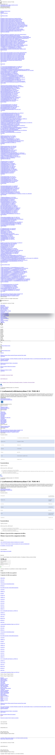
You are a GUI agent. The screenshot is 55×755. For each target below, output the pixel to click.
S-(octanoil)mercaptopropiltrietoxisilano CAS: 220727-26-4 (10, 109)
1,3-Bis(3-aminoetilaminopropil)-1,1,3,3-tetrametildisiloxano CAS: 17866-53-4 (13, 272)
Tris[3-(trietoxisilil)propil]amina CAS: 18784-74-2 (8, 126)
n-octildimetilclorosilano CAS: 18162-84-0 (7, 163)
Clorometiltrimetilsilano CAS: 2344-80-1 (7, 238)
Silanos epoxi (2, 63)
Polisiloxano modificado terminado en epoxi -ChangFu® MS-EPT (11, 44)
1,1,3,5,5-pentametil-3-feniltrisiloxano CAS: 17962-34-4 (10, 290)
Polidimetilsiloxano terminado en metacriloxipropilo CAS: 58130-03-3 (12, 277)
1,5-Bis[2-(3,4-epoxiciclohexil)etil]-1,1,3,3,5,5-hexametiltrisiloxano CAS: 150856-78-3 (15, 279)
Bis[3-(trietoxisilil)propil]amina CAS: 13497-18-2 (8, 206)
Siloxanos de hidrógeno (4, 281)
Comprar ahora (3, 397)
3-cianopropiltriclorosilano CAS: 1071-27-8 (7, 176)
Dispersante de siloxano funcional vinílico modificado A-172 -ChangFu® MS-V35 (14, 38)
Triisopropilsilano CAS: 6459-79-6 (6, 232)
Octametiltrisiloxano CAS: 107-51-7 (6, 247)
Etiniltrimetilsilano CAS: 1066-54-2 (6, 235)
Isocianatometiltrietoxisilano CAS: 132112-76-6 (8, 190)
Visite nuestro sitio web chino (5, 5)
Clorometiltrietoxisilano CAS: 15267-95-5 (7, 221)
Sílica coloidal (2, 681)
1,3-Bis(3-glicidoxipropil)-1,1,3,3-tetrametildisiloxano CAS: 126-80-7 (12, 267)
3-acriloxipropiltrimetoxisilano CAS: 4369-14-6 (8, 89)
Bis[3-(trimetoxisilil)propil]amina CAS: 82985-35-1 (9, 205)
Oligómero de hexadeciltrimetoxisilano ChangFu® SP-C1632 (10, 30)
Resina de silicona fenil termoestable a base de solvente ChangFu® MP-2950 (13, 52)
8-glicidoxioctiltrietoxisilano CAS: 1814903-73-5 (8, 72)
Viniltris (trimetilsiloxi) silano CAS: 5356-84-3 (8, 136)
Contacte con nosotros (4, 699)
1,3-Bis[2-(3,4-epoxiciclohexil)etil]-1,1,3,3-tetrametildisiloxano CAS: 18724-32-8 (14, 268)
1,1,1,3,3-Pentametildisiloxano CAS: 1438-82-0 (8, 285)
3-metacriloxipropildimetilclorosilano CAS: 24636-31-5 (9, 87)
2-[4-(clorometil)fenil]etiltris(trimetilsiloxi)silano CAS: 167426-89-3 (11, 219)
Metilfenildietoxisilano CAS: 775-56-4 (6, 149)
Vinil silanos (2, 133)
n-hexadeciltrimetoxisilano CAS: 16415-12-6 (8, 166)
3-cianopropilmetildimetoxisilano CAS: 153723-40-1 (9, 180)
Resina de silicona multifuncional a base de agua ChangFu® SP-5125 (12, 55)
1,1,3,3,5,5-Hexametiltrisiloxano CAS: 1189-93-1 (8, 286)
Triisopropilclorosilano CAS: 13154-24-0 (7, 233)
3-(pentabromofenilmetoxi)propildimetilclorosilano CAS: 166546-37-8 (12, 152)
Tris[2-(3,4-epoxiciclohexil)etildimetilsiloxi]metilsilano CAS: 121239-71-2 (13, 81)
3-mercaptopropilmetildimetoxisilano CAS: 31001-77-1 (9, 106)
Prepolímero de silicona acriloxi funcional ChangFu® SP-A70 (10, 20)
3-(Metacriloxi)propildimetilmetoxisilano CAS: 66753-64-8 (10, 97)
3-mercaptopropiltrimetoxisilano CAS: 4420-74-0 (8, 104)
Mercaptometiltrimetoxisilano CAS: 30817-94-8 (8, 107)
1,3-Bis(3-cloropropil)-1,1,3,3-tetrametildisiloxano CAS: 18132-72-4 (12, 274)
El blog (1, 698)
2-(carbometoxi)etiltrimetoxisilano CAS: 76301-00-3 (9, 253)
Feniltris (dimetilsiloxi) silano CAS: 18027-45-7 (8, 288)
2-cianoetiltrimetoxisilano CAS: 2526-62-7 (7, 182)
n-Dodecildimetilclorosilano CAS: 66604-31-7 (8, 164)
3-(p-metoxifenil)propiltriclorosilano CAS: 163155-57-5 (9, 154)
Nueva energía (2, 306)
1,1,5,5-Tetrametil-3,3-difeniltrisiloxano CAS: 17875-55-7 (10, 289)
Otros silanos (2, 240)
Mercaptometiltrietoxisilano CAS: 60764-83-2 (8, 108)
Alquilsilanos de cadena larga (5, 158)
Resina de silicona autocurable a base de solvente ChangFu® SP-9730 (12, 59)
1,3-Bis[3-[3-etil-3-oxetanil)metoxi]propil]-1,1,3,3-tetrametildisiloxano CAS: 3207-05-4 (15, 278)
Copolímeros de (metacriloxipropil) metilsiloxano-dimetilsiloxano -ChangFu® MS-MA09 (15, 37)
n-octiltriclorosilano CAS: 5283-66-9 (6, 162)
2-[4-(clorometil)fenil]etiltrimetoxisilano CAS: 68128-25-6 (10, 218)
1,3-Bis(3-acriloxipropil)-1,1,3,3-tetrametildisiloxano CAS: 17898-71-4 (12, 276)
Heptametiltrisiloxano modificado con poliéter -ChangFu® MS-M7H (12, 46)
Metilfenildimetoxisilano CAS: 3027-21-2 (7, 148)
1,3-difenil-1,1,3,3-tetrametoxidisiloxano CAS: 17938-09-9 (10, 156)
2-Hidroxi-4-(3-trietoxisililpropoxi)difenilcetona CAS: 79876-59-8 (11, 250)
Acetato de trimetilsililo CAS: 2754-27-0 (7, 245)
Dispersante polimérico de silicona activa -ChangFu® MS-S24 (11, 39)
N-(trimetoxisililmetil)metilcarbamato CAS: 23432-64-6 (9, 114)
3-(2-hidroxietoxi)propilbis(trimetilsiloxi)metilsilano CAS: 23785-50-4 (12, 257)
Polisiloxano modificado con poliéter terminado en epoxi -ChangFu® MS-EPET (14, 45)
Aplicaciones (2, 305)
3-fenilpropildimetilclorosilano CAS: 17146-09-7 (8, 150)
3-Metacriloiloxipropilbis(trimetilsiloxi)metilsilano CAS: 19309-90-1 (12, 86)
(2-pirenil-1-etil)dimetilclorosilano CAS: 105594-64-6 (9, 252)
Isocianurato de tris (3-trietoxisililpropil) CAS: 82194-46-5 (10, 192)
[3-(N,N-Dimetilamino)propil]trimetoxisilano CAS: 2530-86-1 (10, 119)
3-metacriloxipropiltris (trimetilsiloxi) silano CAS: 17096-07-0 (10, 85)
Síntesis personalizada (4, 313)
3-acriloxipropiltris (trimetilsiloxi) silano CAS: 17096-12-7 (10, 88)
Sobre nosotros (2, 316)
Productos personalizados (4, 314)
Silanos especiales (3, 61)
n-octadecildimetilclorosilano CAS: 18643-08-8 (8, 169)
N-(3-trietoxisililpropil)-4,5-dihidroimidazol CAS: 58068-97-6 (10, 128)
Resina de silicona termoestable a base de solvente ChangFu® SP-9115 (12, 58)
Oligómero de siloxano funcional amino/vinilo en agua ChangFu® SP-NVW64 (13, 26)
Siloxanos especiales (17, 355)
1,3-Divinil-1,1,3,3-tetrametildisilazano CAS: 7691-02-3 (9, 138)
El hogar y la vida (3, 309)
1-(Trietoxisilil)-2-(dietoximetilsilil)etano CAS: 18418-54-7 (10, 213)
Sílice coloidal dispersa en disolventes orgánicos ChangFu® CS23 (11, 293)
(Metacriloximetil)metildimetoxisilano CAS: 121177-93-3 (10, 92)
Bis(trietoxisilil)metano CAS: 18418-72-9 (7, 200)
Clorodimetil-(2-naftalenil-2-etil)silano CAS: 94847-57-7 (10, 251)
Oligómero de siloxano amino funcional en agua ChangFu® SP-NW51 (12, 23)
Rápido (1, 696)
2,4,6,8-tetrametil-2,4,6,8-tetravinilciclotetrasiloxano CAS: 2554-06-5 (12, 140)
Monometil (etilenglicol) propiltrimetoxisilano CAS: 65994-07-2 (11, 255)
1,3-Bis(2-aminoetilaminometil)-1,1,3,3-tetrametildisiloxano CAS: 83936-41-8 (13, 271)
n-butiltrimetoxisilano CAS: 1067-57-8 (7, 172)
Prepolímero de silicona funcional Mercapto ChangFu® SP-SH (11, 21)
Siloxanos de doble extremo (5, 264)
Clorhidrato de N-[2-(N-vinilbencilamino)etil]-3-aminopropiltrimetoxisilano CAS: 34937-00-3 (16, 122)
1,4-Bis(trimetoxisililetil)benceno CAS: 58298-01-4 (9, 198)
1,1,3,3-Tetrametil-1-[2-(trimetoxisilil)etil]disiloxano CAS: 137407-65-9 (12, 259)
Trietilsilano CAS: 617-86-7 (5, 230)
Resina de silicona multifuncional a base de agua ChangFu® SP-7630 (12, 57)
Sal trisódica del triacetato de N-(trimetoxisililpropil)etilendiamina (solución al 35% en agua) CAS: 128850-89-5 (19, 258)
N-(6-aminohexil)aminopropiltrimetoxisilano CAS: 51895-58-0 (11, 116)
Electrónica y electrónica (10, 358)
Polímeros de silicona (4, 13)
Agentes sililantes (3, 225)
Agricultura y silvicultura (4, 312)
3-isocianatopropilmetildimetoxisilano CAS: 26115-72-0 (9, 187)
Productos (2, 12)
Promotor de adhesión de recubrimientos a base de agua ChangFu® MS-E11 (13, 34)
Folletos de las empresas (4, 318)
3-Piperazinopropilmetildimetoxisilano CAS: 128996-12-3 (10, 121)
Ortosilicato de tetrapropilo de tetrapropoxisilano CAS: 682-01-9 (11, 242)
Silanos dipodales (3, 194)
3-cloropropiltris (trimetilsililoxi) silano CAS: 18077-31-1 (10, 217)
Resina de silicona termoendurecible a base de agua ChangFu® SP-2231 (12, 53)
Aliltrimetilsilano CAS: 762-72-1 (6, 254)
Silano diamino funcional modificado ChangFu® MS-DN (10, 35)
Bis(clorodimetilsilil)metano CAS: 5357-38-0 (8, 201)
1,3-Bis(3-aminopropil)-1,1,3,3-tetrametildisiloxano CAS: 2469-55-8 (12, 270)
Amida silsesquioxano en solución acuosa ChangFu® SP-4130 (11, 60)
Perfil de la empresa (3, 317)
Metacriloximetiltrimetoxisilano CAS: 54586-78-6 (8, 91)
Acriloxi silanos (3, 82)
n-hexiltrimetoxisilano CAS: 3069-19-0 (7, 161)
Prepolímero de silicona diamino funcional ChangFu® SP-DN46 (11, 19)
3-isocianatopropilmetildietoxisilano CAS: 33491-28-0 (9, 188)
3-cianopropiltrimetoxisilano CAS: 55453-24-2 (8, 177)
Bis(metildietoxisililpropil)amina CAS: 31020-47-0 (9, 210)
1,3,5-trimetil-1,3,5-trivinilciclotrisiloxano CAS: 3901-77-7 (10, 139)
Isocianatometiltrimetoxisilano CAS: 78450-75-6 (8, 189)
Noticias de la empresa (4, 320)
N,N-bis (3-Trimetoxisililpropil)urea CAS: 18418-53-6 (9, 209)
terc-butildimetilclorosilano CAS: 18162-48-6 (8, 228)
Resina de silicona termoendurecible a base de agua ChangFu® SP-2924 (12, 54)
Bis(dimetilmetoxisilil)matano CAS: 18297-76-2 (8, 202)
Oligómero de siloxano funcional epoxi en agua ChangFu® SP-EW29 (12, 22)
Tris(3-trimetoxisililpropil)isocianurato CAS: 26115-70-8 (9, 191)
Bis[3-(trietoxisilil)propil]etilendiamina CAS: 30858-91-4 (10, 208)
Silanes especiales (3, 679)
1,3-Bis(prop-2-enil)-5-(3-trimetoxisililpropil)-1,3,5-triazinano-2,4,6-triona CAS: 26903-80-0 (16, 193)
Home (1, 385)
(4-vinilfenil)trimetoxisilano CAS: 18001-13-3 (8, 142)
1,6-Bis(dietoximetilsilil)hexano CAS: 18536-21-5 (8, 212)
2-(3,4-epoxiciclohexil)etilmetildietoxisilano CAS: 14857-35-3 (10, 67)
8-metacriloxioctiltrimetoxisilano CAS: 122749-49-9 (9, 93)
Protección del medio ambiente (5, 310)
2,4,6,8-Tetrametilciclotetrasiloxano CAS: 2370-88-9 (9, 284)
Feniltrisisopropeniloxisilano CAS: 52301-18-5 (8, 146)
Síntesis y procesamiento (4, 315)
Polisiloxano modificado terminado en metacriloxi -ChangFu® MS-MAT (12, 42)
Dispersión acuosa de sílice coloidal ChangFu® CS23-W (10, 294)
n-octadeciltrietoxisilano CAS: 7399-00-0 (7, 168)
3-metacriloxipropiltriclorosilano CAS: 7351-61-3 (8, 94)
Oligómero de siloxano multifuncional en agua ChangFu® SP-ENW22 (12, 29)
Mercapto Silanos (3, 101)
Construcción (2, 311)
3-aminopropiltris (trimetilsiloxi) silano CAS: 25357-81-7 (10, 123)
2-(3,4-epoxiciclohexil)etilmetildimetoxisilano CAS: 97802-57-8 (11, 66)
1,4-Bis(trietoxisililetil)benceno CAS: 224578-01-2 (9, 211)
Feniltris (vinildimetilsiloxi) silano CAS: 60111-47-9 (9, 155)
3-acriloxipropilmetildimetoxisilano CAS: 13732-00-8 (9, 90)
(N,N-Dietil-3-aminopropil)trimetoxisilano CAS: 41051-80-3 (10, 132)
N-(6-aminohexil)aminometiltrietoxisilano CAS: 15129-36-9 (10, 117)
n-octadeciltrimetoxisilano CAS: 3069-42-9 (7, 167)
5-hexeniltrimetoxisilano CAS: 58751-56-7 (7, 244)
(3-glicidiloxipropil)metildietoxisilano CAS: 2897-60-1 (9, 74)
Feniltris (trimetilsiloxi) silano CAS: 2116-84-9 (8, 147)
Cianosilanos (2, 173)
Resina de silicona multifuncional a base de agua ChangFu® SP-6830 (12, 56)
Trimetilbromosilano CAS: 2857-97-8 (6, 236)
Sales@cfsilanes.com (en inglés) (5, 551)
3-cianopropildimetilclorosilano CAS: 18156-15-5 (8, 181)
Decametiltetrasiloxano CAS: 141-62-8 (7, 246)
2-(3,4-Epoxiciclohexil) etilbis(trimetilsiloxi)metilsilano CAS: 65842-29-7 (12, 79)
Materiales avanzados (17, 358)
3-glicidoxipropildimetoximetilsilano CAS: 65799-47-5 (9, 68)
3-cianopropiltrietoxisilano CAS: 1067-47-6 (7, 178)
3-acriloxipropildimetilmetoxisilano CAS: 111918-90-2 (9, 98)
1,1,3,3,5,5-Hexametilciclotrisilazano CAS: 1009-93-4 (9, 234)
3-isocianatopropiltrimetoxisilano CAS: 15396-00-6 (9, 185)
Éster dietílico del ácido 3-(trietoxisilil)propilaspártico (9, 129)
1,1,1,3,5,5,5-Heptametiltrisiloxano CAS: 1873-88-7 (9, 287)
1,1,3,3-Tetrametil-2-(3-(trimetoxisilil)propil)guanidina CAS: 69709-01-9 (12, 125)
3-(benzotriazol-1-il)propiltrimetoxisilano (7, 131)
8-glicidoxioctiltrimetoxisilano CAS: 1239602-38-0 (9, 71)
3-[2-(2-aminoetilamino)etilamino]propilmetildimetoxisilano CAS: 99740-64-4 (13, 130)
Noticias (1, 319)
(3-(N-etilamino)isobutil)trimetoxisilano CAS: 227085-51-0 (10, 120)
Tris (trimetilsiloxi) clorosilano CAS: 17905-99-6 (8, 248)
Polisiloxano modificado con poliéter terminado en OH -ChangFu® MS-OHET (13, 41)
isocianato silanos (3, 183)
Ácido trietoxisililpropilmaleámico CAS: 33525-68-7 (9, 249)
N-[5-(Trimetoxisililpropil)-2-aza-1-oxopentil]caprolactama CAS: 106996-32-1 (13, 118)
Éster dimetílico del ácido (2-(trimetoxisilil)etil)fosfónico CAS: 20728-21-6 (13, 256)
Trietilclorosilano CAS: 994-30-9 (6, 231)
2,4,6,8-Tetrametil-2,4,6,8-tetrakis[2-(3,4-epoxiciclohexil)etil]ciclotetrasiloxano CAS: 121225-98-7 (17, 70)
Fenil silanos (2, 143)
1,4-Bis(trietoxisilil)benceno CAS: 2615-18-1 (8, 197)
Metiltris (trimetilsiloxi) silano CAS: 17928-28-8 (8, 243)
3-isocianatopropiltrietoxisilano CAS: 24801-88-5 (8, 186)
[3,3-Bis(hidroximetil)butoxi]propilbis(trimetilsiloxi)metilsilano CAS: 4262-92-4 (13, 260)
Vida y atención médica (26, 358)
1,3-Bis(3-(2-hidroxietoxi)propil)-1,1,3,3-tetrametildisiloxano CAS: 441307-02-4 (14, 280)
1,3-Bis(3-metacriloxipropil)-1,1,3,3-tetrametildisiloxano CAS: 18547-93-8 (13, 269)
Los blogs (2, 321)
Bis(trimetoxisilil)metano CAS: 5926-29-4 (7, 199)
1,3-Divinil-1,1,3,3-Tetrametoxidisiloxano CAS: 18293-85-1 (10, 141)
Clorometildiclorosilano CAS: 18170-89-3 (7, 224)
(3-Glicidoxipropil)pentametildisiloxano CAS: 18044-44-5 (10, 78)
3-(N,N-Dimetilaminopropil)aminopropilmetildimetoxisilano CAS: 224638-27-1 (14, 127)
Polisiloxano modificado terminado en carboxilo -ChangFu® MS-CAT (12, 43)
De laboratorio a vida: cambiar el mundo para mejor (9, 4)
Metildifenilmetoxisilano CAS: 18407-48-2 (7, 157)
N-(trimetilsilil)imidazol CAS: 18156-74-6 (7, 237)
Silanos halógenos (3, 214)
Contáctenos (2, 322)
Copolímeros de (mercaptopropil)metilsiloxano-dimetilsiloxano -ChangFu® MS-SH (14, 36)
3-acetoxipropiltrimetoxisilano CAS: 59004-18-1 (8, 96)
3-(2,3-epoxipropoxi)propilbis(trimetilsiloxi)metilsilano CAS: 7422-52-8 (12, 77)
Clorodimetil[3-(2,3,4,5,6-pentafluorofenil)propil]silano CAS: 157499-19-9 (13, 153)
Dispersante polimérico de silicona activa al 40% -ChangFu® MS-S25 (12, 40)
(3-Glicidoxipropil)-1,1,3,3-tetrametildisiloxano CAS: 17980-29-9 (11, 76)
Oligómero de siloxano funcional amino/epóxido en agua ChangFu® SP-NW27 (13, 25)
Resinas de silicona (3, 49)
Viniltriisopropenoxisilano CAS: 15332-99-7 (8, 135)
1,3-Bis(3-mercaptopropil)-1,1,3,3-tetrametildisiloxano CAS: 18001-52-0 (12, 273)
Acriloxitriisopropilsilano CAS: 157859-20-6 (8, 100)
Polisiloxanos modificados (4, 31)
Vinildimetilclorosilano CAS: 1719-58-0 (7, 137)
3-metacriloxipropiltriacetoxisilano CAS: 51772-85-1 (9, 95)
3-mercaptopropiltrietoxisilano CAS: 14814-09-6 (8, 105)
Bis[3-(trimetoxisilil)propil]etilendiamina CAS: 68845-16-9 (10, 207)
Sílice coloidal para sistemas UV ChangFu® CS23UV (9, 295)
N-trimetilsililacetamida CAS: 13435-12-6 (7, 239)
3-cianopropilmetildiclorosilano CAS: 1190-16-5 (8, 179)
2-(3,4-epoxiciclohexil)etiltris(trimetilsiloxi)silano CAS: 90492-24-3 (11, 75)
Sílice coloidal (2, 291)
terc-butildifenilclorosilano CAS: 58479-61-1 (8, 229)
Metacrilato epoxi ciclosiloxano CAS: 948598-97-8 (9, 73)
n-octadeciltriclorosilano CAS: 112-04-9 (7, 165)
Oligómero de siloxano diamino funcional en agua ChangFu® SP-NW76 (12, 24)
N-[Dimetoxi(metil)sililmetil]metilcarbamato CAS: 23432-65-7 (11, 115)
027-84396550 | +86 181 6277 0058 (6, 545)
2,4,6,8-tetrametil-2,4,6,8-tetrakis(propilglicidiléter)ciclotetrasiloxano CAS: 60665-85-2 (15, 69)
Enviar (2, 570)
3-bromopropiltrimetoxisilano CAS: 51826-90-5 (8, 220)
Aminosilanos (2, 110)
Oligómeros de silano (4, 15)
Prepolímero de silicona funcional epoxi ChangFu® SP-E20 (10, 18)
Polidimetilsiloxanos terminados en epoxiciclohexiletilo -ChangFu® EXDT (13, 48)
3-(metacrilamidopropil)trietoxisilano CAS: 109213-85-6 (10, 124)
